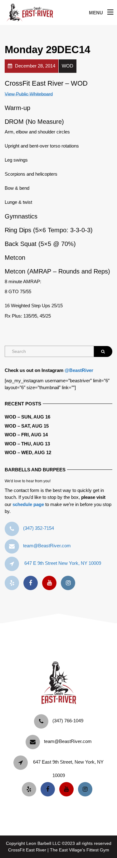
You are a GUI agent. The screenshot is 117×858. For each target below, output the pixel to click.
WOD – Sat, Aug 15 (27, 426)
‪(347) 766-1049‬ (67, 720)
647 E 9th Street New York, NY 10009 (62, 563)
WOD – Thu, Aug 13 (27, 443)
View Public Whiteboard (29, 94)
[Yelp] (13, 583)
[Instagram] (69, 583)
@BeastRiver (79, 370)
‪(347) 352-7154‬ (38, 528)
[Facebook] (32, 583)
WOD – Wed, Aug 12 (28, 452)
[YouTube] (51, 583)
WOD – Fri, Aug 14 (26, 434)
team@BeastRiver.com (47, 545)
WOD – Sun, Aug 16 (27, 416)
